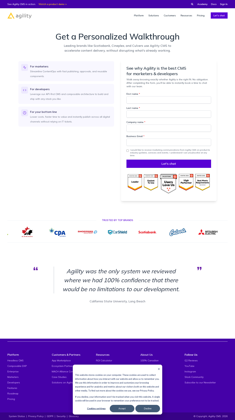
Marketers (13, 377)
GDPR (50, 416)
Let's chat (219, 15)
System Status (17, 416)
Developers (13, 382)
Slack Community (194, 377)
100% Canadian (149, 360)
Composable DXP (17, 366)
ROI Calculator (104, 360)
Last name (133, 108)
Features (12, 388)
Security (61, 416)
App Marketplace (61, 360)
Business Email (135, 136)
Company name (135, 122)
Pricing (11, 399)
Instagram (190, 371)
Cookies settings (96, 408)
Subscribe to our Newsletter (200, 382)
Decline (147, 408)
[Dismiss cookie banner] (159, 369)
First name (133, 93)
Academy (202, 4)
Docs (214, 4)
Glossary (74, 416)
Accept (122, 408)
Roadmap (12, 393)
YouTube (189, 366)
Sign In (224, 4)
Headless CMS (15, 360)
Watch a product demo (52, 4)
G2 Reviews (191, 360)
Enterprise (13, 371)
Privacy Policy (147, 390)
